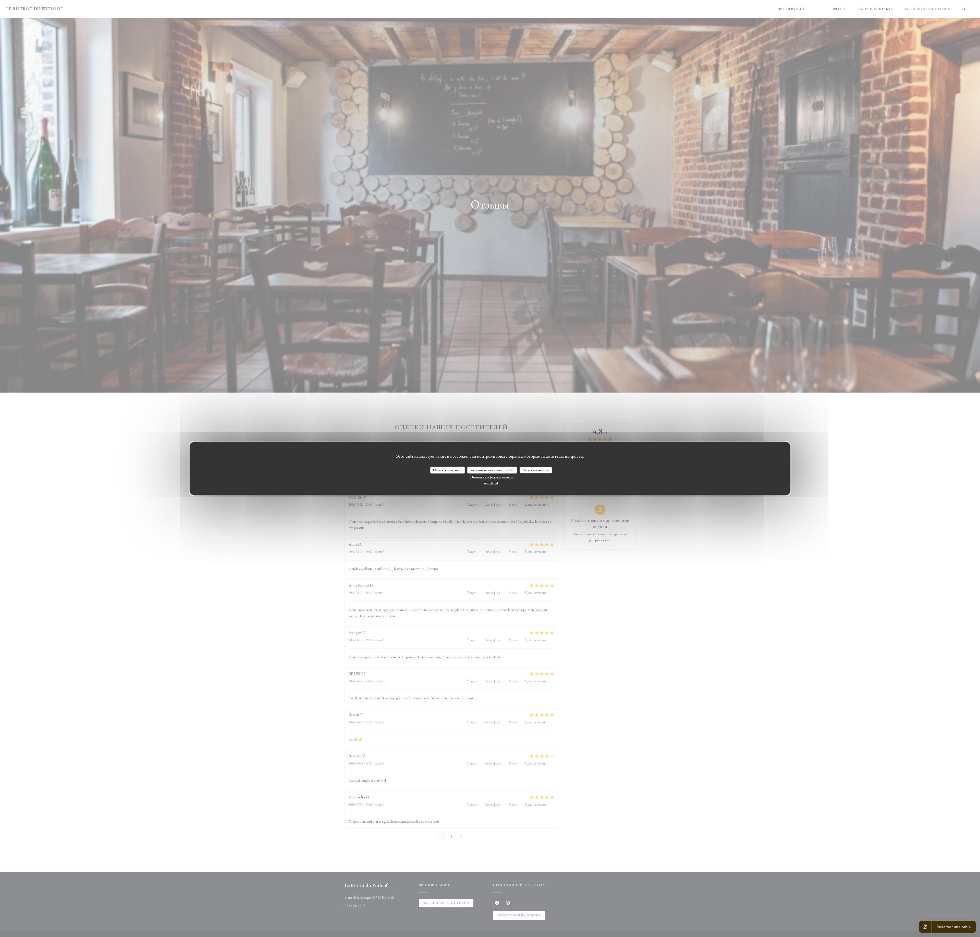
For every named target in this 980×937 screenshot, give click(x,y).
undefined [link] (491, 483)
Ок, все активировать (447, 470)
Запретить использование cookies (492, 470)
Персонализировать (535, 470)
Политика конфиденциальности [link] (491, 477)
